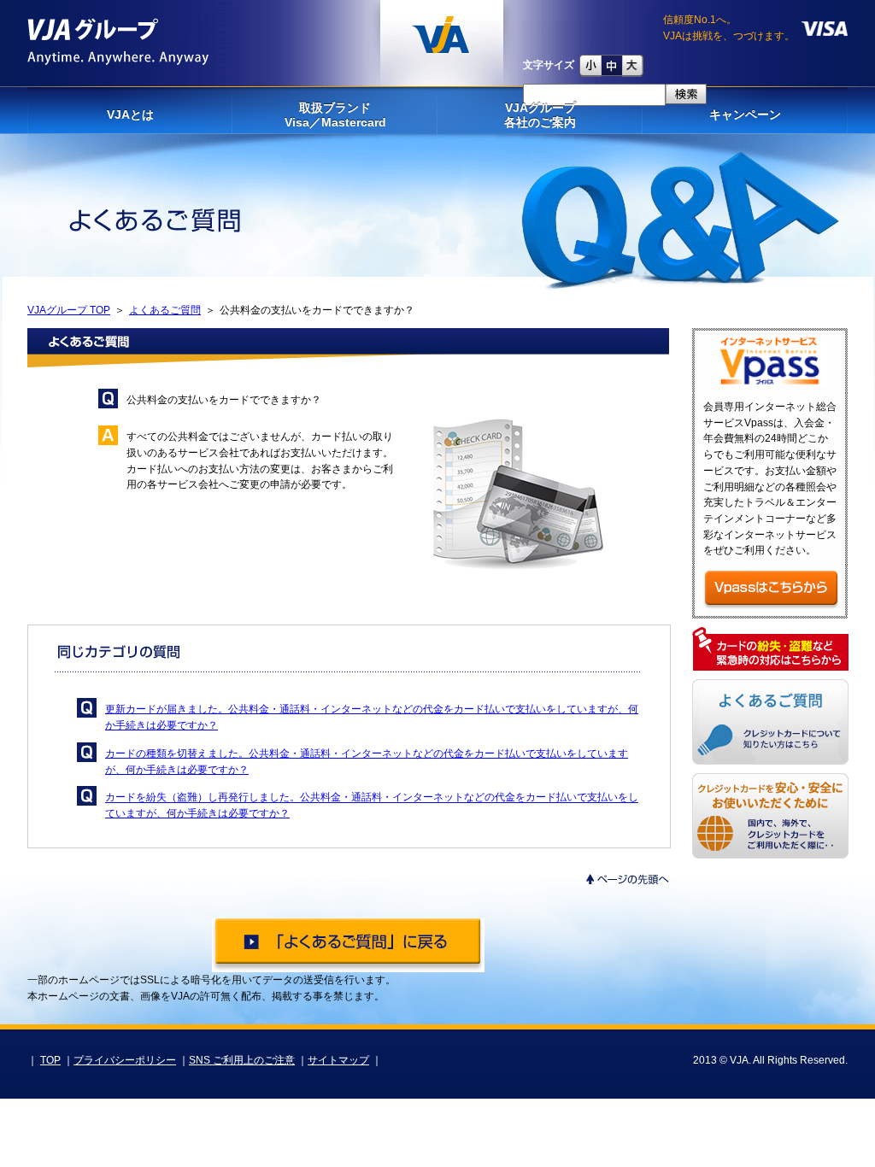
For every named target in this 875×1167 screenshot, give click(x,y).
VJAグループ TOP (68, 310)
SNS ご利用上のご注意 (242, 1060)
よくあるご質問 (165, 310)
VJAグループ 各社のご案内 (540, 115)
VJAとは (130, 114)
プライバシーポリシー (124, 1060)
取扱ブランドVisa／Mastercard (335, 115)
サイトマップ (338, 1060)
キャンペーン (745, 114)
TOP (50, 1060)
